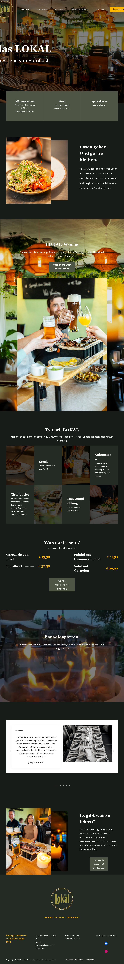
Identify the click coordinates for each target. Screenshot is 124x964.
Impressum (90, 959)
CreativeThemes (48, 960)
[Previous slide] (10, 751)
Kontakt (100, 9)
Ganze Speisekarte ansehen (62, 584)
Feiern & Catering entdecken (99, 864)
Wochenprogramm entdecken (62, 266)
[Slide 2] (57, 785)
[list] (62, 751)
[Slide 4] (66, 785)
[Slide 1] (54, 785)
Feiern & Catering (80, 9)
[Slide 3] (62, 785)
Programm (60, 9)
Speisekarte (42, 9)
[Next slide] (114, 751)
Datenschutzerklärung (74, 959)
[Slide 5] (69, 785)
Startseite (24, 9)
